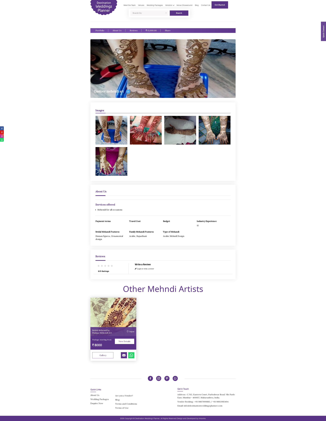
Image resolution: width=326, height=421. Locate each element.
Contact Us (205, 5)
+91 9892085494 (220, 401)
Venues (141, 5)
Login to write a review (145, 268)
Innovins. (202, 418)
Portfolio (100, 30)
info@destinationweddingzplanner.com (203, 405)
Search (179, 13)
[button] (149, 13)
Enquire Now (96, 403)
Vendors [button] (168, 5)
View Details (124, 341)
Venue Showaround (184, 5)
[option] (163, 144)
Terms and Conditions (126, 404)
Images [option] (100, 110)
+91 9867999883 (202, 401)
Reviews (134, 30)
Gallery (102, 355)
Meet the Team (130, 5)
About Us (117, 30)
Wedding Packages (155, 5)
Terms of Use (121, 408)
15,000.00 (152, 30)
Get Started (220, 5)
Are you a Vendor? (124, 395)
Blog (197, 5)
